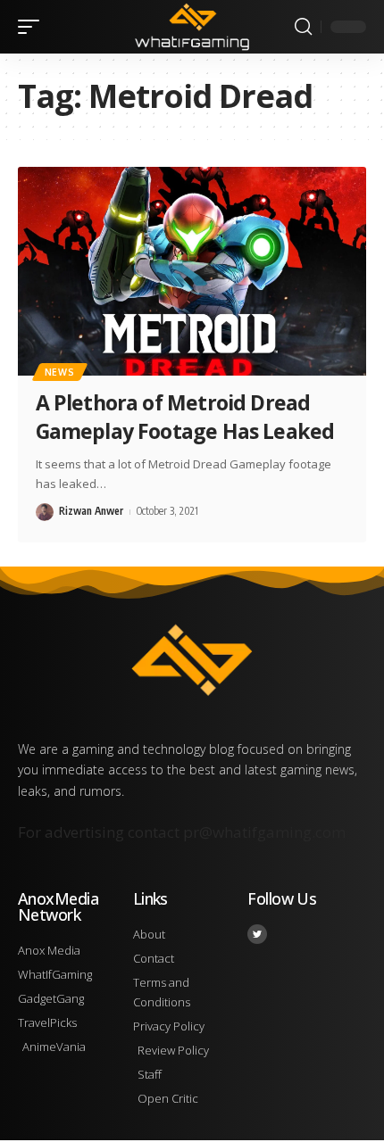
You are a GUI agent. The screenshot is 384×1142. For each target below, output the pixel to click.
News (60, 372)
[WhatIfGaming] (191, 27)
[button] (33, 27)
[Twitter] (257, 934)
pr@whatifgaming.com (264, 832)
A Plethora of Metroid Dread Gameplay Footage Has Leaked (185, 416)
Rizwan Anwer (91, 510)
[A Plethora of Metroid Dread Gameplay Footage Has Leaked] (192, 271)
